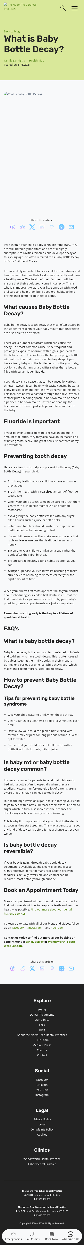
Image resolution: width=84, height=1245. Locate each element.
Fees (42, 1025)
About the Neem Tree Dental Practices (42, 1035)
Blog (42, 1030)
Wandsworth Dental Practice (42, 1159)
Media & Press (42, 1045)
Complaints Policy (42, 1129)
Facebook (18, 927)
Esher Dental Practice (42, 1164)
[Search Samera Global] (63, 8)
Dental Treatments (42, 1014)
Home (42, 1009)
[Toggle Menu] (74, 8)
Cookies (42, 1134)
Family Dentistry (14, 60)
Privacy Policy (42, 1119)
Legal (42, 1124)
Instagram (35, 927)
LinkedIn (42, 1085)
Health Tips (36, 60)
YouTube (57, 927)
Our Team (42, 1040)
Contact (42, 1055)
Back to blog (12, 31)
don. (20, 946)
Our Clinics (42, 1019)
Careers (42, 1050)
